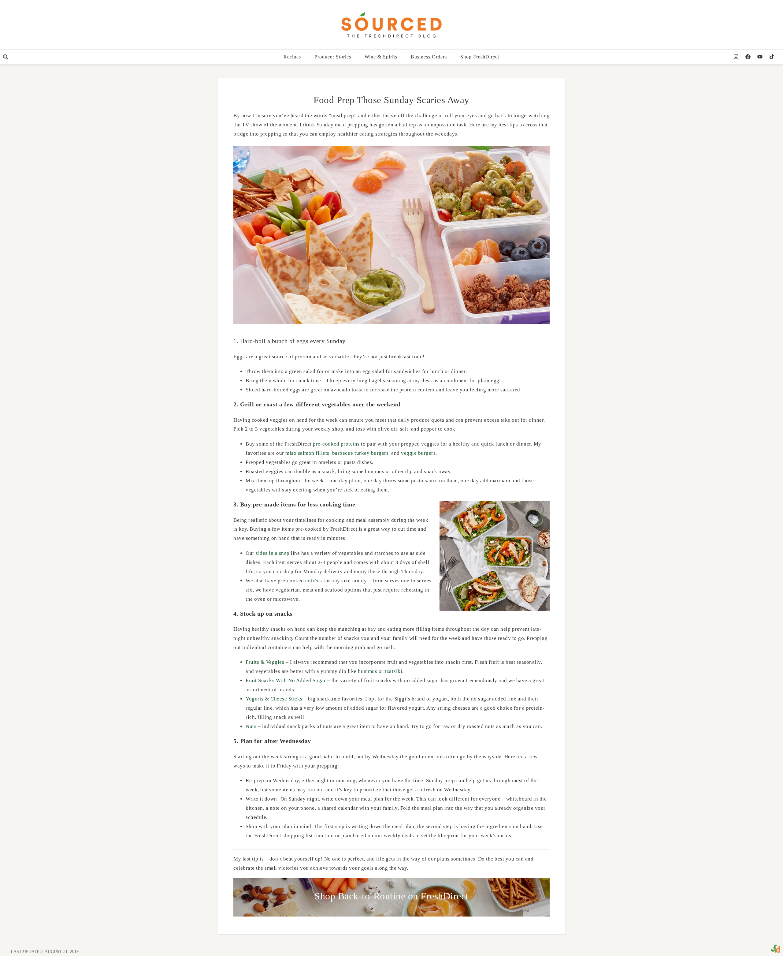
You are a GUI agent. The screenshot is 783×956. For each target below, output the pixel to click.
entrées (313, 581)
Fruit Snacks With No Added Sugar (286, 680)
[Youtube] (760, 57)
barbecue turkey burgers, (361, 453)
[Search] (95, 57)
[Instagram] (736, 57)
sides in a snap (273, 553)
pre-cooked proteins (336, 444)
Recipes (292, 56)
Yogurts (255, 699)
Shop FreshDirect (480, 56)
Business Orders (429, 56)
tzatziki (393, 671)
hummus (367, 671)
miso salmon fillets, (308, 453)
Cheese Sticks (286, 699)
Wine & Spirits (381, 56)
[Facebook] (748, 57)
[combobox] (43, 57)
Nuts (251, 726)
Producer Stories (333, 56)
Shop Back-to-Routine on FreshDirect (391, 896)
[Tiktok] (771, 57)
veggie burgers (418, 453)
